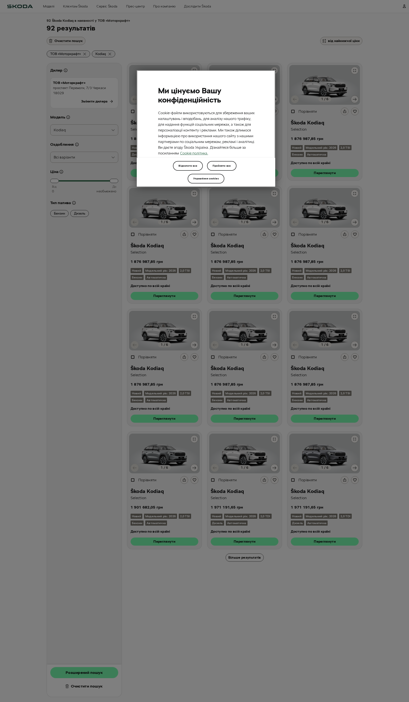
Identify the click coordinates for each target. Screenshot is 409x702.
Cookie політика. (194, 153)
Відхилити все (188, 165)
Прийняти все (222, 165)
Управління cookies (206, 178)
